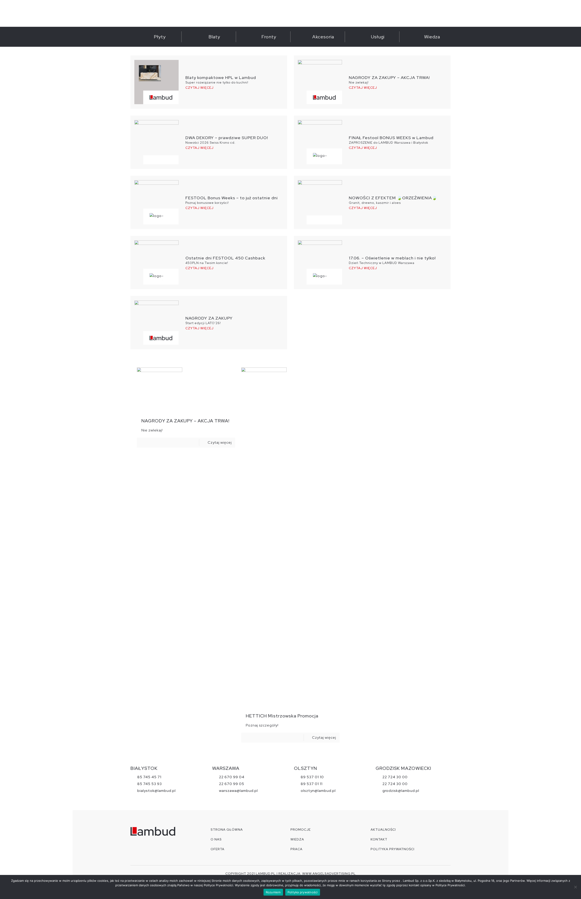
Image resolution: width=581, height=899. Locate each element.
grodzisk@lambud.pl (400, 790)
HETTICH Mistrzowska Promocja (282, 716)
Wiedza (297, 839)
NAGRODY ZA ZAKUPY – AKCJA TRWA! (185, 421)
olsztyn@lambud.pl (318, 790)
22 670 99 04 (231, 777)
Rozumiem (273, 892)
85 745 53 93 (149, 783)
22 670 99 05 (231, 783)
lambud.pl (266, 874)
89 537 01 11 (312, 783)
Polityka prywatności (303, 892)
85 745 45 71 (149, 777)
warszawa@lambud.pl (238, 790)
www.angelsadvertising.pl (329, 874)
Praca (296, 849)
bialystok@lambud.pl (156, 790)
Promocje (300, 830)
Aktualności (383, 830)
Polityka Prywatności (392, 849)
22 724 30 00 (395, 777)
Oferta (217, 849)
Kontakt (379, 839)
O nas (216, 839)
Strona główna (227, 830)
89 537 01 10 (312, 777)
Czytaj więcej (199, 87)
